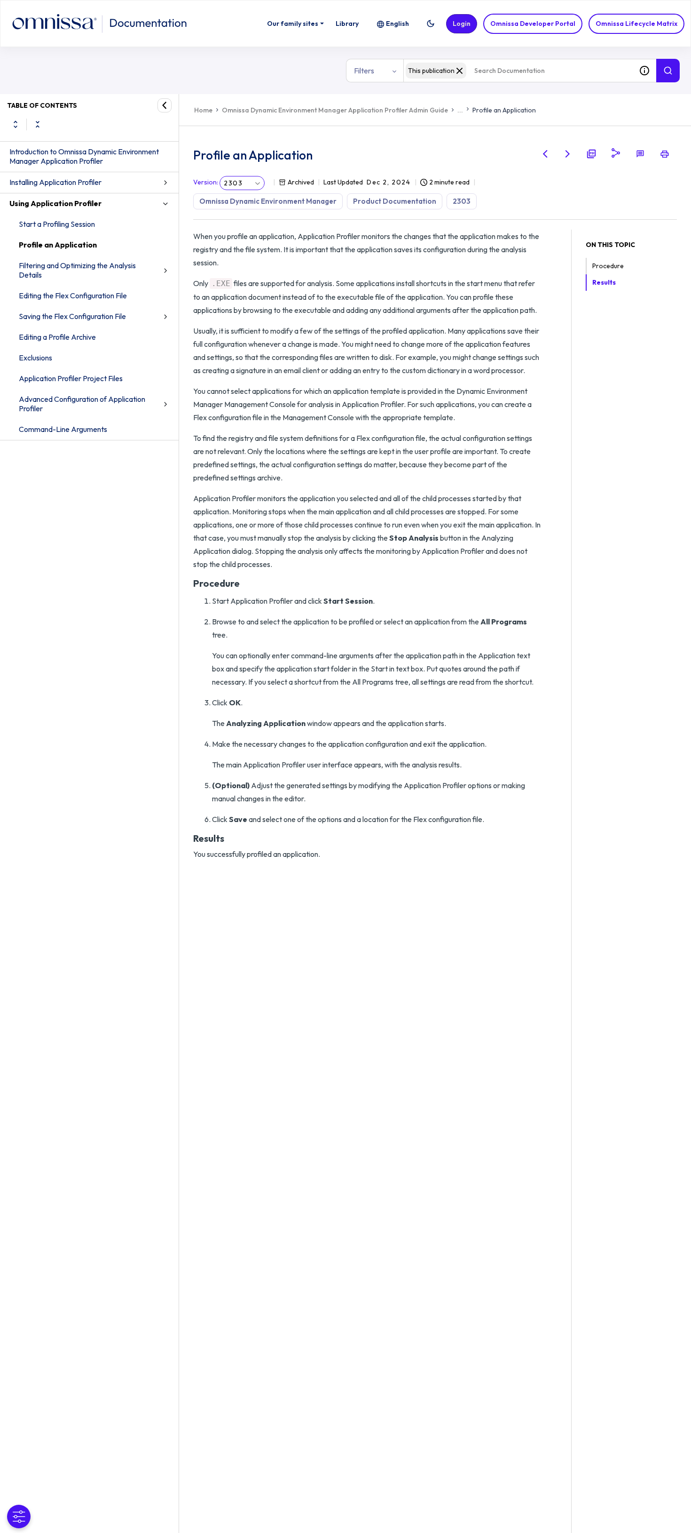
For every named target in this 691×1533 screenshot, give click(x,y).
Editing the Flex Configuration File (73, 295)
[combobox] (518, 70)
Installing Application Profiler (55, 182)
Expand (15, 124)
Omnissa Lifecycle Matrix (636, 23)
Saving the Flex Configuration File (72, 316)
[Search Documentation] (668, 70)
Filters (364, 70)
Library (347, 23)
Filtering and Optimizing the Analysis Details (77, 270)
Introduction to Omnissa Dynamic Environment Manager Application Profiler (84, 156)
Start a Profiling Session (57, 224)
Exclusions (35, 357)
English (397, 23)
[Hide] (164, 105)
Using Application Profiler (55, 203)
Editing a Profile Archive (57, 337)
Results (604, 282)
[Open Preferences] (19, 1516)
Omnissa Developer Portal (532, 23)
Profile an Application (58, 244)
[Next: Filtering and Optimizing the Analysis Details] (567, 154)
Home (203, 110)
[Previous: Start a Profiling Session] (545, 154)
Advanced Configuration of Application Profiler (82, 403)
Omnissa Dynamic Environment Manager (268, 201)
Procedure (608, 266)
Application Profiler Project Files (71, 378)
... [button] (460, 110)
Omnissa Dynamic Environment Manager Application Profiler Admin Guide (335, 110)
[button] (430, 23)
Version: (205, 182)
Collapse (37, 124)
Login (462, 23)
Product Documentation (394, 201)
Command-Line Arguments (63, 429)
